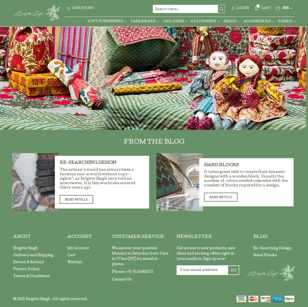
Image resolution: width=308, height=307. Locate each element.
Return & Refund (28, 262)
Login (242, 8)
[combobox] (189, 9)
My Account (78, 248)
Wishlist (74, 262)
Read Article (76, 199)
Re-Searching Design (88, 163)
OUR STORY (83, 8)
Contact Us (122, 279)
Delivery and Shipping (33, 255)
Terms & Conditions (31, 276)
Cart (71, 255)
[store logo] (36, 13)
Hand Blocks (221, 165)
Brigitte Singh (25, 248)
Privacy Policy (26, 269)
